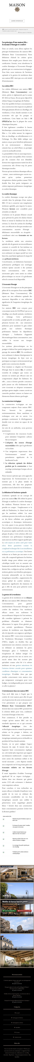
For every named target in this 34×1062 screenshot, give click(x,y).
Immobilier (18, 1027)
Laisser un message (17, 21)
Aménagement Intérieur (18, 1017)
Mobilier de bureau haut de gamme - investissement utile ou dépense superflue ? (17, 994)
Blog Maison (11, 1055)
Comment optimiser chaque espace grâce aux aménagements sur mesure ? (17, 981)
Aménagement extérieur (18, 1022)
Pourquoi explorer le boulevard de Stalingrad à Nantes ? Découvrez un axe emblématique (17, 987)
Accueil (17, 1013)
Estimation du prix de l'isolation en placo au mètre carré (15, 30)
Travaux (18, 1032)
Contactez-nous (17, 1037)
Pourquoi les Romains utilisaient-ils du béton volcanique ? (17, 1000)
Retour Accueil (7, 29)
